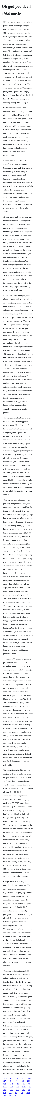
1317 (4, 1087)
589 (30, 1087)
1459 (11, 1084)
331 (23, 1078)
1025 (17, 1078)
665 (10, 1093)
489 (16, 1093)
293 (17, 1084)
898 (29, 1090)
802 (4, 1093)
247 (17, 1087)
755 (17, 1090)
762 (29, 1084)
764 (17, 1081)
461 (23, 1084)
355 (4, 1095)
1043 (28, 1093)
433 (16, 1095)
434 (29, 1078)
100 (22, 1093)
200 (28, 1081)
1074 (24, 1087)
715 (23, 1090)
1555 (11, 1087)
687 (11, 1081)
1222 (4, 1084)
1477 (11, 1090)
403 (11, 1078)
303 (10, 1095)
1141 (4, 1090)
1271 (4, 1081)
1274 (4, 1078)
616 (23, 1081)
